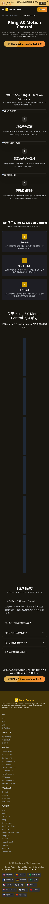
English (7, 874)
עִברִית (22, 889)
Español (20, 874)
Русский (8, 894)
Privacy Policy (10, 867)
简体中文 (21, 894)
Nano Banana (27, 36)
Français (8, 879)
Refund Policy (38, 867)
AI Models (15, 15)
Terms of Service (24, 867)
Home (6, 15)
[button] (24, 601)
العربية (33, 879)
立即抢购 (42, 3)
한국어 (19, 884)
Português (34, 874)
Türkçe (34, 889)
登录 (43, 9)
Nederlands (9, 889)
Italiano (30, 884)
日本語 (7, 884)
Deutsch (21, 879)
